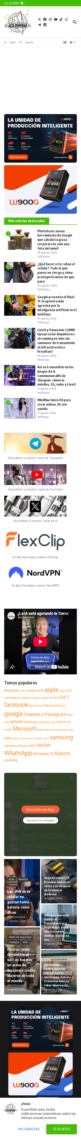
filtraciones (36, 705)
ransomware (27, 738)
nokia (8, 738)
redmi (46, 738)
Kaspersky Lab (46, 722)
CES (68, 690)
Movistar (54, 729)
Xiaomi (62, 753)
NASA (63, 729)
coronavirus (12, 697)
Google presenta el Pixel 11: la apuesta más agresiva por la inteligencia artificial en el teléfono (57, 305)
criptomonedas (30, 697)
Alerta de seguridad (20, 937)
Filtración (51, 705)
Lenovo (60, 722)
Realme (38, 738)
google (13, 713)
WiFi (25, 942)
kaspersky (31, 722)
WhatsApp (18, 753)
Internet (13, 884)
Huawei (32, 714)
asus (62, 690)
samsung (61, 737)
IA (5, 42)
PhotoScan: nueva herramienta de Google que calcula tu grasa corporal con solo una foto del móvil (54, 239)
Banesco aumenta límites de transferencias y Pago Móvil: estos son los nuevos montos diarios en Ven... (56, 927)
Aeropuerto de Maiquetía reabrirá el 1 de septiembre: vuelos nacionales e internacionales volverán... (33, 89)
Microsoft (24, 728)
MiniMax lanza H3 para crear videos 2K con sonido (54, 404)
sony (32, 745)
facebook (16, 704)
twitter (43, 745)
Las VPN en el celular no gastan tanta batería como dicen (18, 902)
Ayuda (29, 42)
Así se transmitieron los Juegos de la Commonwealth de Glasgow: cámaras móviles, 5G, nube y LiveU (56, 375)
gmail (62, 705)
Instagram (55, 714)
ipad (7, 722)
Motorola (43, 729)
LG (69, 721)
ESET (64, 697)
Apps (13, 42)
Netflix (70, 729)
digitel (44, 697)
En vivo (53, 697)
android (23, 690)
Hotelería (14, 942)
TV (20, 42)
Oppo (16, 738)
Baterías (23, 879)
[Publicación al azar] (64, 42)
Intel (70, 715)
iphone (16, 721)
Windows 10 (43, 753)
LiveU (8, 729)
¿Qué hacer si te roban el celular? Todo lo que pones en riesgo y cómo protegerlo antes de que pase (56, 272)
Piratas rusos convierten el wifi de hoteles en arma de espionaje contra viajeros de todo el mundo (21, 965)
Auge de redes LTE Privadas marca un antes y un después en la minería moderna (57, 886)
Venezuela (34, 75)
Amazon (11, 690)
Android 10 (35, 690)
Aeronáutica (16, 75)
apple (51, 689)
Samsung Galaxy (15, 745)
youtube (10, 760)
